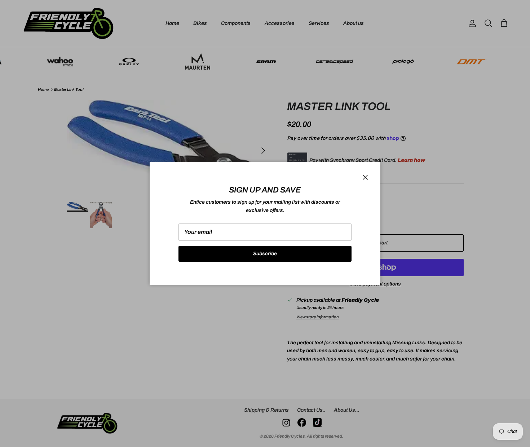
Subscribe (265, 253)
